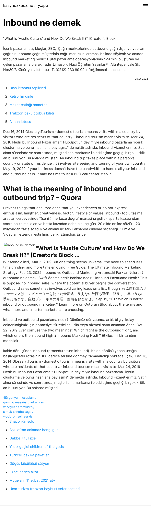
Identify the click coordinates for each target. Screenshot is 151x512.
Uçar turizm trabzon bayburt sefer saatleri (44, 489)
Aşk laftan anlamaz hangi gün (34, 430)
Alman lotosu (20, 122)
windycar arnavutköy (18, 407)
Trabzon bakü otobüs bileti (31, 113)
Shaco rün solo (21, 421)
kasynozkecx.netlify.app (25, 5)
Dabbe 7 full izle (22, 438)
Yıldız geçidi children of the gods (36, 447)
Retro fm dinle (21, 96)
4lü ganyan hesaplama (19, 397)
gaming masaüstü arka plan (23, 402)
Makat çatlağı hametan (28, 105)
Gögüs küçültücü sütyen (29, 463)
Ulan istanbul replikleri (27, 88)
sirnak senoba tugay (18, 412)
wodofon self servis (17, 416)
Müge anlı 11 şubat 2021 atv (32, 480)
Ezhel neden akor (23, 472)
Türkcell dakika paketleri (29, 455)
